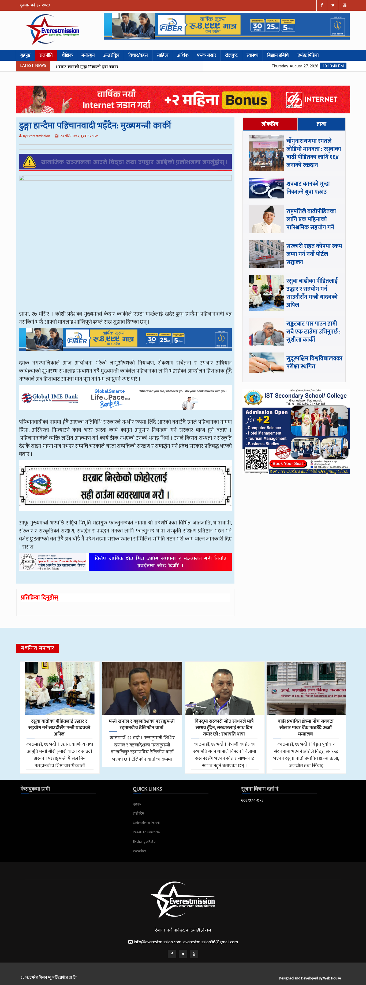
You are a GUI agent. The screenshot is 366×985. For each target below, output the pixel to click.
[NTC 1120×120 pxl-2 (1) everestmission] (125, 343)
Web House (332, 978)
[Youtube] (194, 954)
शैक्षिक (67, 55)
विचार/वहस (138, 55)
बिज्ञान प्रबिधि (278, 55)
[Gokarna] (125, 489)
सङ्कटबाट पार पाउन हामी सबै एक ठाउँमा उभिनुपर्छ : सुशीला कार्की (313, 332)
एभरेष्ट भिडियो (308, 55)
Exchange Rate (144, 841)
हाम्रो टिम (138, 813)
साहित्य (163, 55)
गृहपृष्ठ (25, 55)
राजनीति (46, 55)
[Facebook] (172, 954)
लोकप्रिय (270, 124)
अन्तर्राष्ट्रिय (111, 55)
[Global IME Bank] (125, 401)
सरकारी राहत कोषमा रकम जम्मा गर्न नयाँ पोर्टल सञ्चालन (314, 254)
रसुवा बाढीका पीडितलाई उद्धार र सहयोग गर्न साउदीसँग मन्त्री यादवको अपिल (312, 293)
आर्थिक (182, 55)
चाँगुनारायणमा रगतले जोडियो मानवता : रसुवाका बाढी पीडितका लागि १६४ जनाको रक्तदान (313, 153)
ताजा (321, 124)
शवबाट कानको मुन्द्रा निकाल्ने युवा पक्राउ (308, 188)
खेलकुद (231, 55)
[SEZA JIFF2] (125, 566)
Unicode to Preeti (146, 823)
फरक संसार (206, 55)
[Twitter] (183, 954)
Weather (139, 851)
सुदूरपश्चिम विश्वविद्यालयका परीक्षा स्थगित (314, 362)
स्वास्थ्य (252, 55)
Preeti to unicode (146, 832)
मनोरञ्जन (88, 55)
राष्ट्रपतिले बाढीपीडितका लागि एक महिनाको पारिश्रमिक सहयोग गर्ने (106, 67)
